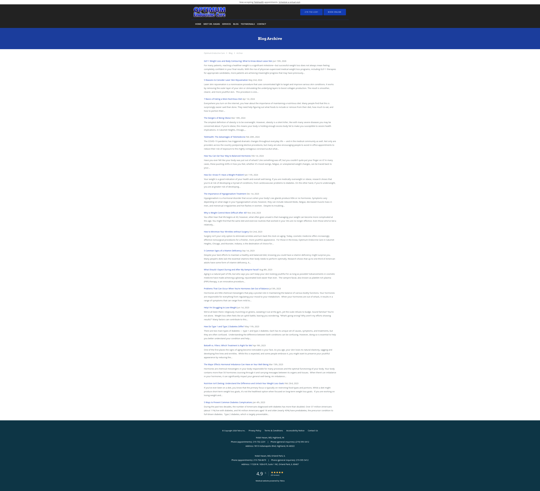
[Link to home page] (205, 12)
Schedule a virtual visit (289, 2)
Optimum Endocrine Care (214, 53)
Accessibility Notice (295, 430)
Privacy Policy (255, 430)
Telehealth (259, 2)
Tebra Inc (241, 430)
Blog (230, 53)
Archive (240, 53)
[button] (334, 12)
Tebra (282, 480)
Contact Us (313, 430)
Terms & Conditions (274, 430)
